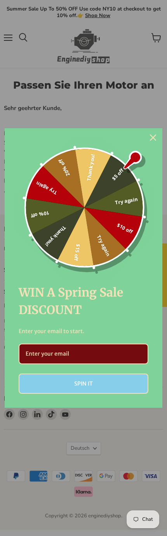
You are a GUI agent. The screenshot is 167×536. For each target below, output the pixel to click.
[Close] (153, 137)
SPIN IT (83, 383)
